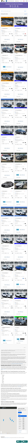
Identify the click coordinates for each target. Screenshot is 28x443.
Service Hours (20, 430)
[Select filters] (25, 14)
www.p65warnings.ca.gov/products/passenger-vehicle (17, 363)
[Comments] (12, 35)
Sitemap (7, 437)
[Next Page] (22, 347)
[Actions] (12, 28)
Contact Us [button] (20, 412)
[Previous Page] (20, 347)
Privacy (9, 437)
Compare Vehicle (5, 41)
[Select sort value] (26, 14)
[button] (13, 21)
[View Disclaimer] (8, 35)
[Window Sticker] (25, 35)
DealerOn (5, 437)
